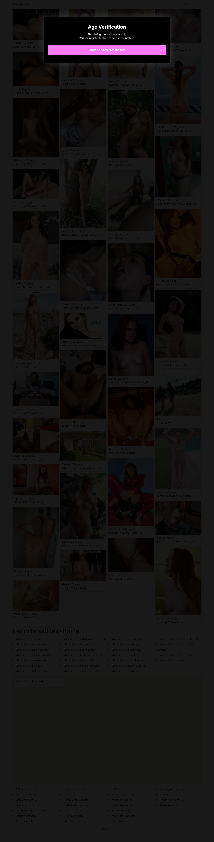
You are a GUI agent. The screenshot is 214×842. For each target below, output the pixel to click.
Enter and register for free (107, 50)
